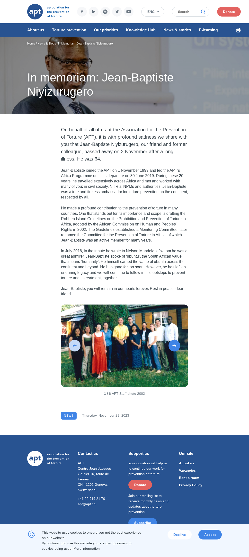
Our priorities (106, 30)
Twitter (117, 12)
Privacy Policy (190, 485)
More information (86, 548)
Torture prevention (69, 30)
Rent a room (189, 478)
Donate (229, 12)
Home (31, 43)
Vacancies (187, 470)
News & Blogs (46, 43)
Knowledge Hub (141, 30)
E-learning (208, 30)
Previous (74, 345)
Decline (179, 535)
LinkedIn (93, 12)
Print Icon (238, 30)
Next (174, 345)
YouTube (128, 12)
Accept (210, 535)
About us (35, 30)
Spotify (105, 12)
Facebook (82, 12)
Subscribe (142, 523)
